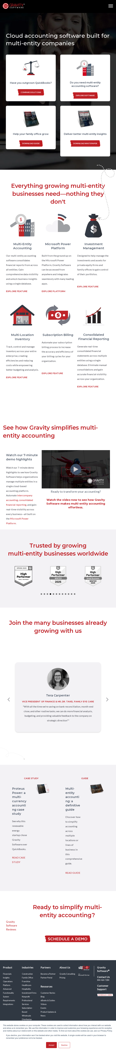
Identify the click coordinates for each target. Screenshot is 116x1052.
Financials (7, 974)
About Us (65, 967)
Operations (8, 981)
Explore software (85, 95)
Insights (6, 978)
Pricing (62, 978)
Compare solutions (31, 92)
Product (7, 967)
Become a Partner (48, 974)
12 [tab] (74, 594)
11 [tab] (71, 594)
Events (43, 1008)
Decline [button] (64, 1045)
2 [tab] (44, 594)
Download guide (31, 143)
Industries (27, 967)
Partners (46, 967)
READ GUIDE (72, 872)
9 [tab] (65, 594)
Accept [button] (51, 1045)
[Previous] (9, 699)
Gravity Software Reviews (11, 925)
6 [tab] (56, 594)
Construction (27, 974)
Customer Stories (48, 993)
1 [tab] (41, 594)
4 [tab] (50, 594)
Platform (6, 985)
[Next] (106, 699)
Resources (46, 986)
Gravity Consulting (67, 974)
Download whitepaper (85, 143)
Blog (42, 997)
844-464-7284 (103, 980)
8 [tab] (62, 594)
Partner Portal (46, 978)
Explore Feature (16, 291)
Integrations (8, 1004)
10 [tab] (68, 594)
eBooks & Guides (48, 1000)
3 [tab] (47, 594)
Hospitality (26, 989)
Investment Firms (29, 993)
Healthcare (26, 985)
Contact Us (103, 977)
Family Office (27, 978)
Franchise (26, 981)
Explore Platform (53, 291)
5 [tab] (53, 594)
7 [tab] (59, 594)
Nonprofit (26, 997)
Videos (44, 1004)
